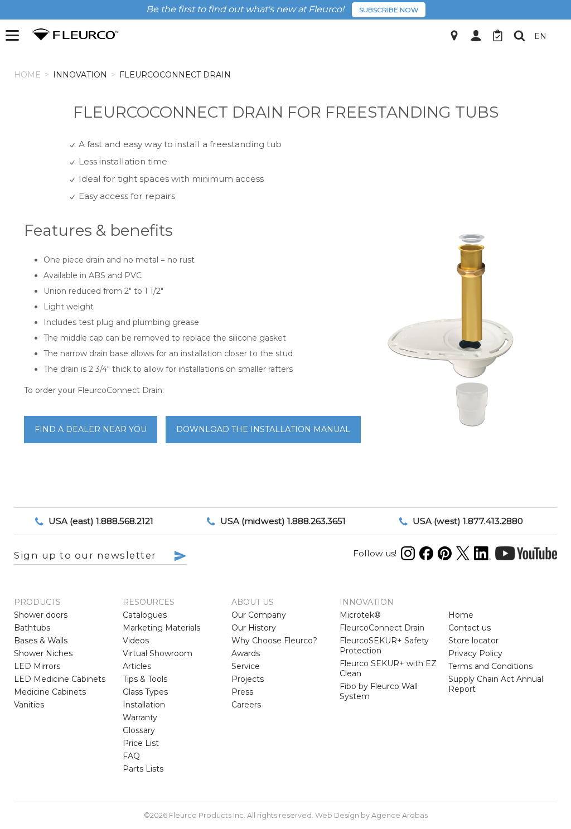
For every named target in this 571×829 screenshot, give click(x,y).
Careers (246, 705)
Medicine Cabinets (50, 692)
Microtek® (360, 615)
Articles (137, 666)
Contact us (469, 628)
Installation (144, 705)
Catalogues (145, 615)
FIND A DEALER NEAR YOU (91, 429)
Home (27, 75)
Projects (247, 679)
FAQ (131, 756)
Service (245, 666)
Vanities (29, 705)
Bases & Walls (40, 641)
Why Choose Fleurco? (274, 641)
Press (242, 692)
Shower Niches (43, 653)
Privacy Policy (475, 653)
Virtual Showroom (157, 653)
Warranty (140, 717)
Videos (136, 641)
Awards (245, 653)
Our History (253, 628)
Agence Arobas (399, 815)
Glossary (139, 730)
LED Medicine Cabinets (59, 679)
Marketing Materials (161, 628)
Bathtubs (32, 628)
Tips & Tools (145, 679)
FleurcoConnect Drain (382, 628)
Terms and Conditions (490, 666)
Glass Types (145, 692)
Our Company (258, 615)
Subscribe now (388, 10)
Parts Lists (143, 769)
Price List (141, 743)
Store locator (473, 641)
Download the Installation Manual (263, 429)
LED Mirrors (37, 666)
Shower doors (40, 615)
